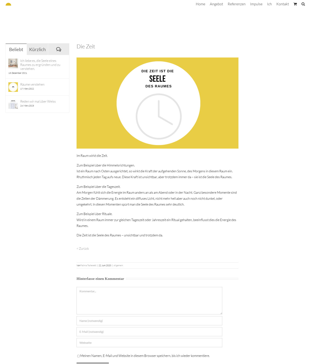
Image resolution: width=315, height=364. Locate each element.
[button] (303, 4)
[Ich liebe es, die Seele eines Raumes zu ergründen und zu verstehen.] (13, 62)
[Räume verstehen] (13, 85)
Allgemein (118, 265)
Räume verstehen (32, 84)
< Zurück (83, 248)
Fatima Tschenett (88, 265)
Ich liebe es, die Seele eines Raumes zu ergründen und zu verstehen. (40, 65)
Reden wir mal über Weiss (38, 101)
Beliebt (16, 49)
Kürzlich (37, 49)
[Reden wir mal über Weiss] (13, 102)
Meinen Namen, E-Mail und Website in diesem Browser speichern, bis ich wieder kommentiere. (145, 356)
